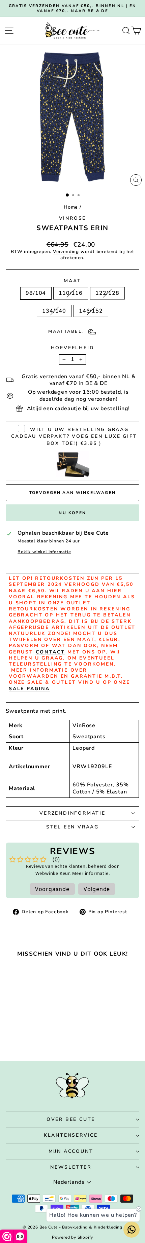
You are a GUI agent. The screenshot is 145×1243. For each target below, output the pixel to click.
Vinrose (72, 218)
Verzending (66, 251)
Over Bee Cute (71, 1119)
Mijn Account (71, 1151)
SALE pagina (29, 688)
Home (71, 207)
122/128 (107, 293)
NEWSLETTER (70, 1167)
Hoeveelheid (72, 348)
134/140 (54, 311)
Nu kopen (72, 513)
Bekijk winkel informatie (44, 552)
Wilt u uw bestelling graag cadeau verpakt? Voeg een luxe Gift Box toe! (74, 436)
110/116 (71, 293)
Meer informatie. (91, 873)
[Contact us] (131, 1229)
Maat (72, 281)
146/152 (91, 311)
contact (50, 652)
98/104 (36, 293)
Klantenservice (71, 1135)
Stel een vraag (72, 827)
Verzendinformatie (72, 813)
